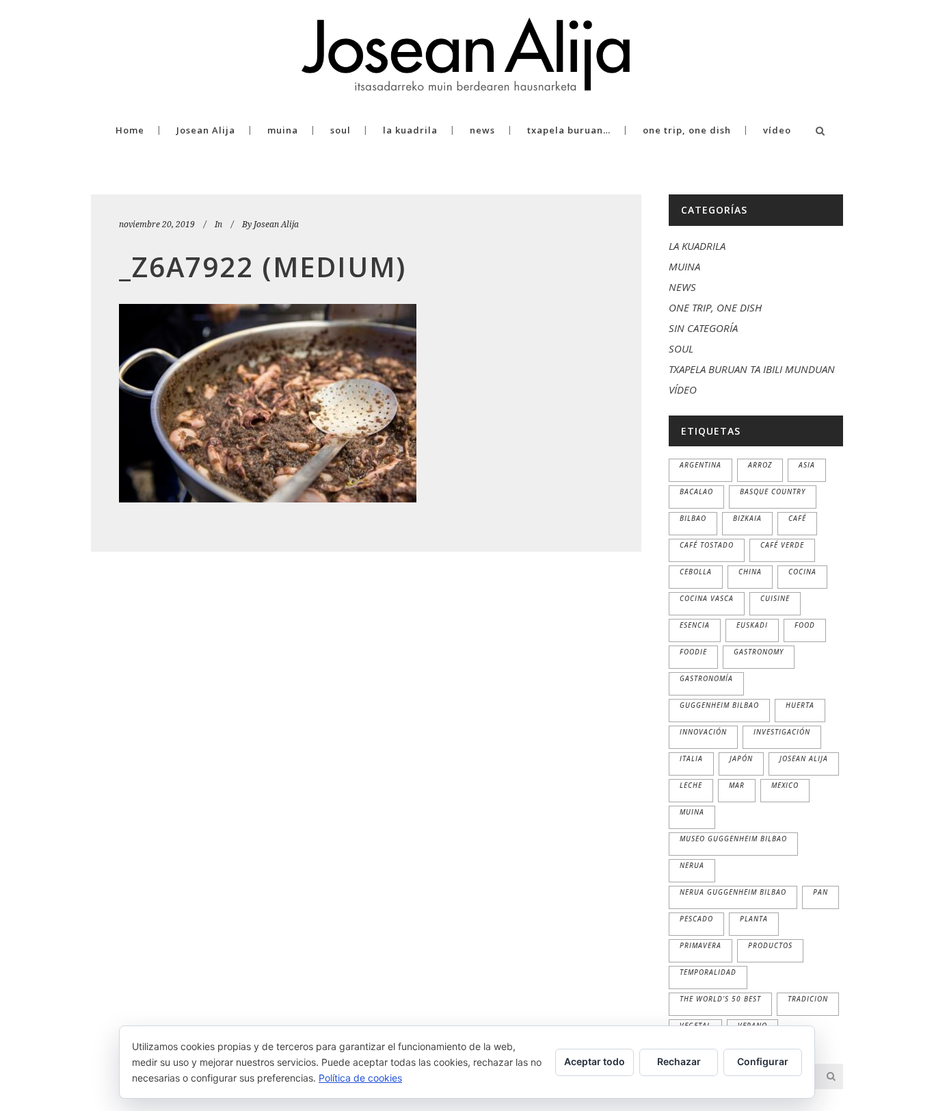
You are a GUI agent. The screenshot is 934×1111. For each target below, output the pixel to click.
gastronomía (706, 678)
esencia (695, 625)
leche (691, 785)
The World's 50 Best (720, 999)
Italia (691, 758)
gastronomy (759, 651)
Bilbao (693, 518)
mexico (785, 785)
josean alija (803, 758)
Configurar (762, 1061)
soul (681, 348)
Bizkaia (747, 518)
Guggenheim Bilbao (719, 705)
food (805, 625)
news (682, 287)
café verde (782, 545)
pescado (696, 918)
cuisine (775, 598)
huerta (800, 705)
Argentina (700, 465)
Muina (692, 812)
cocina (802, 571)
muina (684, 266)
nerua (692, 865)
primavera (700, 945)
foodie (693, 651)
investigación (781, 732)
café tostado (707, 545)
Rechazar (679, 1061)
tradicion (808, 999)
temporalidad (708, 972)
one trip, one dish (715, 307)
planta (754, 918)
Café (797, 518)
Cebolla (696, 571)
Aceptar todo (594, 1061)
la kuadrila (697, 246)
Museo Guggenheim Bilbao (733, 838)
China (750, 571)
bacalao (696, 491)
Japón (741, 758)
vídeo (683, 389)
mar (737, 785)
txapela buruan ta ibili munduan (752, 369)
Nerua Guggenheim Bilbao (733, 892)
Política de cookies (360, 1078)
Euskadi (752, 625)
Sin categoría (703, 328)
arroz (760, 465)
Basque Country (772, 491)
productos (770, 945)
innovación (703, 732)
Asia (807, 465)
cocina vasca (707, 598)
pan (820, 892)
